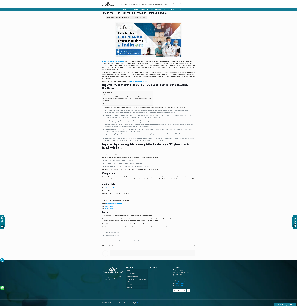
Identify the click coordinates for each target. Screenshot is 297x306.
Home (128, 270)
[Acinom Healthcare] (108, 6)
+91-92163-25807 (108, 208)
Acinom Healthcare (111, 187)
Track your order (131, 284)
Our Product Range (131, 273)
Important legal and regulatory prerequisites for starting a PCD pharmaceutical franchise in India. (128, 98)
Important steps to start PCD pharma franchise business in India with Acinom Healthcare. (126, 96)
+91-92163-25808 (108, 206)
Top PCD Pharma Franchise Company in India (136, 280)
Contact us (129, 287)
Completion (107, 100)
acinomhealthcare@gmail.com (114, 203)
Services (123, 9)
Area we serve (144, 9)
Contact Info (109, 102)
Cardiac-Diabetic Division (133, 276)
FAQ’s (105, 103)
